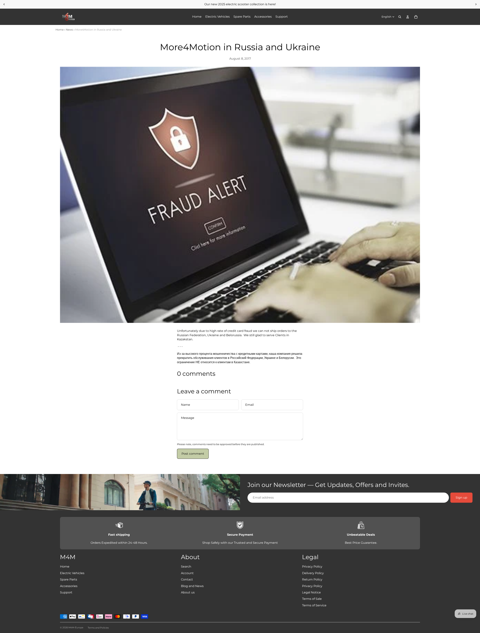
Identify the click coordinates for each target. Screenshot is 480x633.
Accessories (68, 586)
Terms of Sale (312, 599)
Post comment (193, 453)
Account (187, 573)
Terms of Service (314, 605)
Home (60, 29)
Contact (187, 579)
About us (188, 592)
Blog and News (192, 586)
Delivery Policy (313, 573)
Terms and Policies (98, 627)
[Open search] (400, 17)
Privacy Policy (312, 566)
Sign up (461, 497)
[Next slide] (476, 4)
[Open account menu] (408, 17)
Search (186, 566)
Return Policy (312, 579)
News (69, 29)
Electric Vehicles (72, 573)
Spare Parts (68, 579)
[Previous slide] (4, 4)
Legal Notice (311, 592)
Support (66, 592)
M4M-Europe (75, 627)
